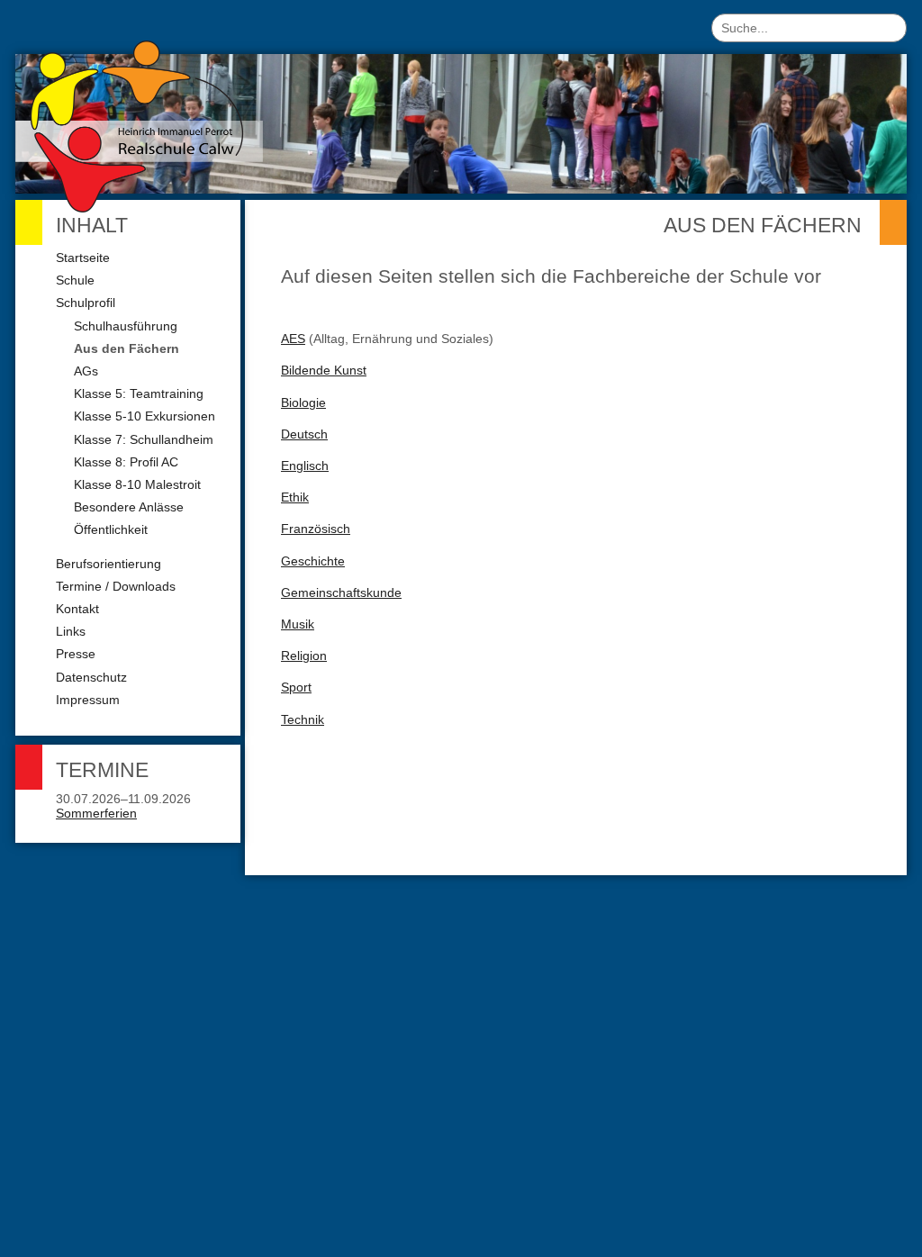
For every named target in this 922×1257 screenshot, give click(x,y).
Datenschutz (91, 677)
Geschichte (313, 561)
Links (71, 631)
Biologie (303, 402)
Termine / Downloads (116, 586)
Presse (75, 654)
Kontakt (77, 608)
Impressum (88, 699)
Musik (297, 624)
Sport (296, 687)
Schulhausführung (125, 326)
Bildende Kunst (323, 370)
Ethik (295, 497)
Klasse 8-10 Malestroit (137, 484)
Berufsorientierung (108, 563)
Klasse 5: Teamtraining (138, 393)
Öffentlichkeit (111, 529)
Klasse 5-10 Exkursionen (144, 416)
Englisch (305, 465)
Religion (304, 655)
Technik (302, 719)
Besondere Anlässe (129, 507)
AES (293, 338)
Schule (75, 280)
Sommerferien (96, 813)
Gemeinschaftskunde (341, 592)
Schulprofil (85, 302)
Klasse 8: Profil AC (126, 462)
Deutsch (304, 434)
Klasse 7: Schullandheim (143, 439)
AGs (86, 371)
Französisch (315, 528)
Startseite (83, 257)
